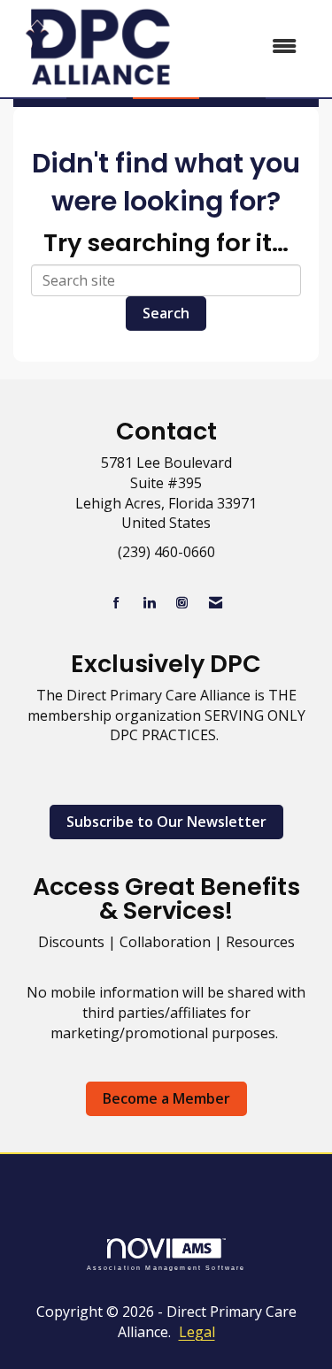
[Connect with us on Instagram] (182, 602)
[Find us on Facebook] (116, 602)
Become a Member (166, 1098)
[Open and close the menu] (248, 46)
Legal (197, 1332)
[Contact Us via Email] (215, 602)
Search (166, 313)
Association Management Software (166, 1267)
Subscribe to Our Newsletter (166, 821)
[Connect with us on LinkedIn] (149, 602)
